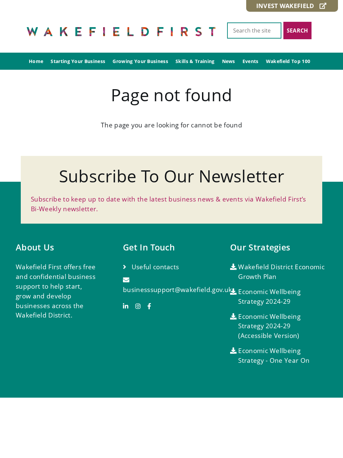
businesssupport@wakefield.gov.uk (177, 289)
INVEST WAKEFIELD (288, 6)
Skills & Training (195, 61)
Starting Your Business (78, 61)
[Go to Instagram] (140, 306)
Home (36, 61)
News (228, 61)
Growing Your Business (140, 61)
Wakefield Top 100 (288, 61)
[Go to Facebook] (149, 306)
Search (297, 30)
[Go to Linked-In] (128, 306)
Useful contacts (154, 266)
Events (251, 61)
